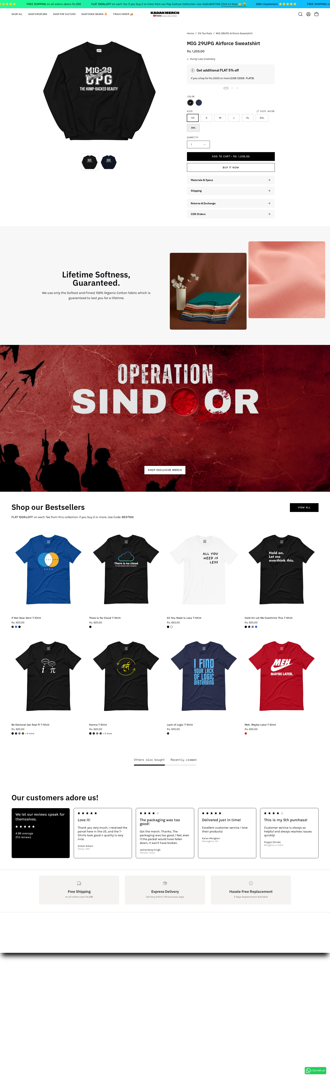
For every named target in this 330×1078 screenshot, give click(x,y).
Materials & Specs (202, 180)
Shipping (196, 190)
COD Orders (198, 214)
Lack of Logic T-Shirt (180, 725)
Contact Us (46, 983)
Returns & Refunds (52, 995)
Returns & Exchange (203, 203)
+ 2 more (29, 733)
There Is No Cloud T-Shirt (105, 618)
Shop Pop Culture (103, 989)
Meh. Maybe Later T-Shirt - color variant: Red (246, 733)
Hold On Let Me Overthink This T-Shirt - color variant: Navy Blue (249, 627)
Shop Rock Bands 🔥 (105, 995)
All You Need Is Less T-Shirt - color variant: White (171, 627)
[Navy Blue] (199, 103)
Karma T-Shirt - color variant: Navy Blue (94, 733)
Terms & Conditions (53, 1001)
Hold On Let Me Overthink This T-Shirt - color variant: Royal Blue (256, 627)
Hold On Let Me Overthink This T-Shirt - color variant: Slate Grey (253, 627)
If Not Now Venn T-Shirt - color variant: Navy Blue (12, 627)
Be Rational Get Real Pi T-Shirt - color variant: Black (12, 733)
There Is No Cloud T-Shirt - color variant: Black (90, 627)
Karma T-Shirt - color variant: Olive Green (100, 733)
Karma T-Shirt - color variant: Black (90, 733)
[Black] (190, 103)
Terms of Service (50, 1014)
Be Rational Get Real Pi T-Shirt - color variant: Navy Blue (16, 733)
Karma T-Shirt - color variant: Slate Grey (97, 733)
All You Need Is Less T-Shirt (184, 618)
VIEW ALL (304, 507)
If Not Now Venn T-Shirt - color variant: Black (19, 627)
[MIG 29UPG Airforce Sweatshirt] (89, 162)
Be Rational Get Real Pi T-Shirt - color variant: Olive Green (23, 733)
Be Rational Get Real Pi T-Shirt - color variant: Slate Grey (19, 733)
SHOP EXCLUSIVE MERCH (165, 470)
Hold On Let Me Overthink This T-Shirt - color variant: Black (246, 627)
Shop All (96, 976)
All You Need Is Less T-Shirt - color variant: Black (168, 627)
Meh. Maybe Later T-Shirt (260, 725)
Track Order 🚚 (101, 1001)
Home (190, 33)
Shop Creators (101, 983)
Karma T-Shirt (98, 725)
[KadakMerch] (165, 14)
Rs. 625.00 (17, 622)
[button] (37, 14)
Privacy (44, 1008)
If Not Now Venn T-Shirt (26, 618)
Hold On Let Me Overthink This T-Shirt (269, 618)
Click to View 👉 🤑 (233, 4)
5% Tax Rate (205, 33)
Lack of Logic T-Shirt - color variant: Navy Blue (168, 733)
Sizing (43, 989)
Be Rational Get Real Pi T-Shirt (30, 725)
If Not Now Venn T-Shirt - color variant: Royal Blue (16, 627)
